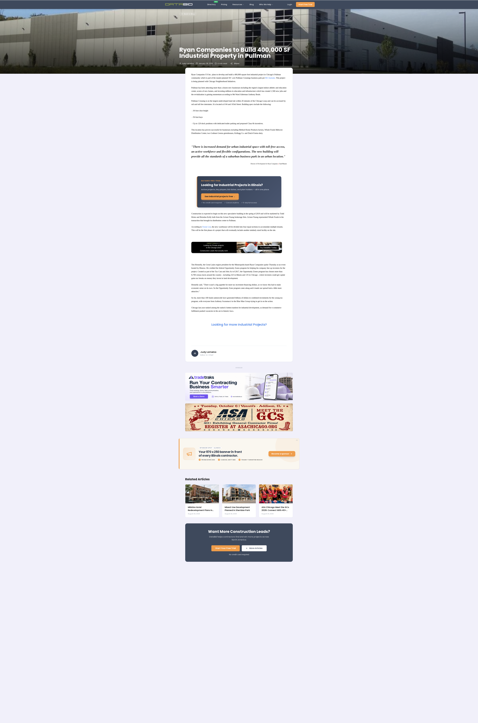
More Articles (256, 548)
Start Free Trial (305, 4)
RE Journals (270, 78)
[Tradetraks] (239, 386)
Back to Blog (189, 14)
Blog (252, 4)
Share (236, 63)
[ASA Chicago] (239, 417)
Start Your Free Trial (225, 548)
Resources (237, 4)
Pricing (224, 4)
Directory (212, 4)
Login (289, 4)
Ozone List (206, 227)
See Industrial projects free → (220, 196)
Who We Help (265, 4)
